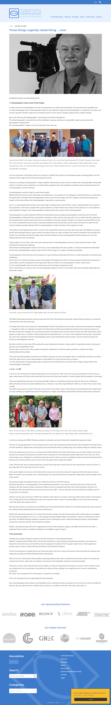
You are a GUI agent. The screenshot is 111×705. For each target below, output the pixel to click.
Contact (99, 17)
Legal (63, 678)
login (96, 2)
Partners (68, 17)
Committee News (56, 17)
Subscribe (13, 662)
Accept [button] (91, 699)
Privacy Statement (88, 695)
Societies (75, 17)
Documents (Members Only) (71, 671)
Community (90, 17)
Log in (62, 702)
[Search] (100, 2)
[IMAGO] (25, 13)
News (11, 26)
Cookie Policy (78, 695)
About (82, 17)
